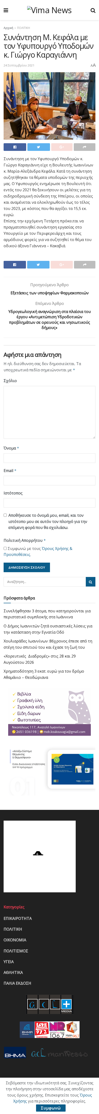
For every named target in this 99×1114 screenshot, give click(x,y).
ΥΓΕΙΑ (9, 961)
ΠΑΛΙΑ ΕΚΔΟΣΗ (17, 983)
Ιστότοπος (13, 493)
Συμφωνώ (51, 1108)
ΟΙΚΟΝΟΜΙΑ (15, 940)
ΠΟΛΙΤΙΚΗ (23, 28)
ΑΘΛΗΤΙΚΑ (13, 972)
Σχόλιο (10, 380)
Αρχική (8, 28)
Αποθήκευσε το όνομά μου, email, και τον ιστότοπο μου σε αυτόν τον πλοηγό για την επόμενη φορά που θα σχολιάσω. (47, 521)
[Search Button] (90, 582)
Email (10, 470)
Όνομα (11, 448)
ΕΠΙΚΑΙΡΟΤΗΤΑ (18, 918)
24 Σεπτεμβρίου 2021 (19, 65)
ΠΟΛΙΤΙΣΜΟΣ (16, 951)
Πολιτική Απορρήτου (25, 540)
